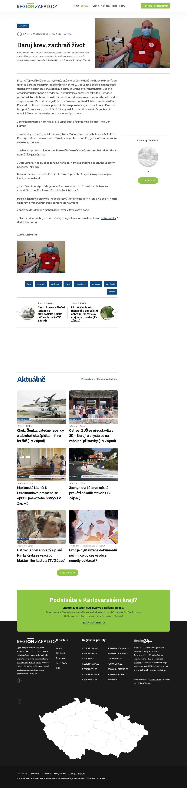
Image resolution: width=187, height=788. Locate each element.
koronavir (96, 284)
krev (29, 284)
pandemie (110, 284)
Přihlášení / (151, 6)
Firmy (122, 6)
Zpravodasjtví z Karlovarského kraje (99, 379)
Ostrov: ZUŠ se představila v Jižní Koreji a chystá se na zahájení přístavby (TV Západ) (92, 435)
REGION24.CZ (114, 679)
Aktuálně (23, 26)
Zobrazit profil (148, 180)
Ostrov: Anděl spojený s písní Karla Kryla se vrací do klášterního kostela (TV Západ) (41, 555)
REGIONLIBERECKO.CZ (93, 674)
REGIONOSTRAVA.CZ (117, 674)
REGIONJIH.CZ (89, 659)
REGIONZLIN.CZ (115, 664)
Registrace (162, 6)
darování (41, 284)
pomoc (112, 292)
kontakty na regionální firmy (36, 659)
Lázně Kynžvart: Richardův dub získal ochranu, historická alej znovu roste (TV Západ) (84, 314)
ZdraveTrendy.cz (145, 683)
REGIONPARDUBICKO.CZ (119, 648)
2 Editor (26, 34)
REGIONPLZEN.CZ (90, 648)
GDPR (71, 773)
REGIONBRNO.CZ (116, 659)
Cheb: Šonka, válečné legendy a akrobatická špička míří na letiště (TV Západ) (51, 314)
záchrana (55, 284)
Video (96, 6)
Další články (66, 573)
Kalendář (105, 6)
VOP (77, 773)
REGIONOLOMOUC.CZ (118, 669)
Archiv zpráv (61, 663)
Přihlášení (60, 653)
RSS (58, 668)
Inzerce (59, 648)
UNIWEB (137, 662)
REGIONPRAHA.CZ (90, 664)
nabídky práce (35, 662)
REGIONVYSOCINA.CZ (118, 653)
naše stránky (108, 218)
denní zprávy (22, 655)
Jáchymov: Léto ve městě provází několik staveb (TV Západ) (90, 492)
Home (76, 6)
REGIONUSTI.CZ (89, 669)
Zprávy (85, 6)
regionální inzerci (33, 670)
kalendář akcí (22, 662)
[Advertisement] (67, 349)
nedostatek (81, 284)
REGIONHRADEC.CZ (91, 679)
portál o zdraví (155, 679)
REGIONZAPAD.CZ (90, 653)
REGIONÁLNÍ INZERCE (94, 623)
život (68, 284)
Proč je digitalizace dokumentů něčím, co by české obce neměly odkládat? (93, 555)
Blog (114, 6)
